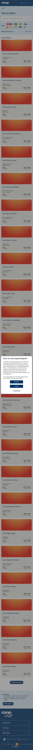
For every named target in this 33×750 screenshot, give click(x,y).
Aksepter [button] (16, 382)
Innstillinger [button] (16, 390)
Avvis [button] (16, 386)
